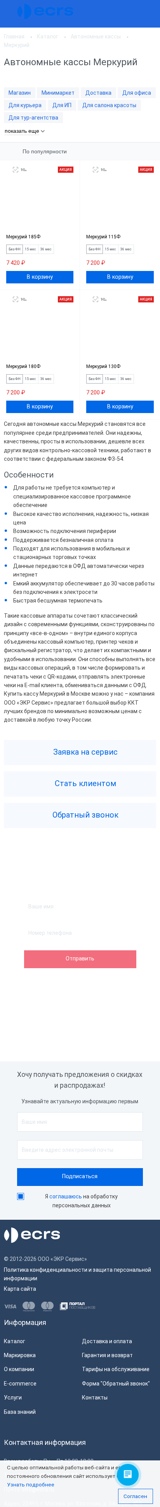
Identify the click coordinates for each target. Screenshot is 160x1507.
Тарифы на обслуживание (116, 1369)
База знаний (20, 1412)
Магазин (20, 93)
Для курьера (25, 105)
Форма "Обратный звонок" (116, 1383)
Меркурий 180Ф (23, 366)
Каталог (14, 1341)
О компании (19, 1369)
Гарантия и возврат (107, 1355)
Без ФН (15, 249)
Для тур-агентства (33, 118)
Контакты (95, 1397)
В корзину (40, 277)
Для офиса (136, 93)
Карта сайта (20, 1289)
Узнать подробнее (30, 1484)
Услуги (13, 1397)
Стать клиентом (84, 783)
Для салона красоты (109, 105)
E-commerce (20, 1383)
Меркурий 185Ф (23, 237)
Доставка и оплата (107, 1341)
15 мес (30, 249)
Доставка (98, 93)
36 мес (46, 249)
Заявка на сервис (84, 752)
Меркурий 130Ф (103, 366)
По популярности (45, 151)
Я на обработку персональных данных (81, 1201)
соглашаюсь (65, 1196)
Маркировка (20, 1355)
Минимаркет (58, 93)
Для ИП (61, 105)
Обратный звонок (84, 814)
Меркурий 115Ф (103, 237)
